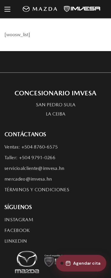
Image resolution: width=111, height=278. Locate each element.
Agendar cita (86, 263)
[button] (55, 104)
